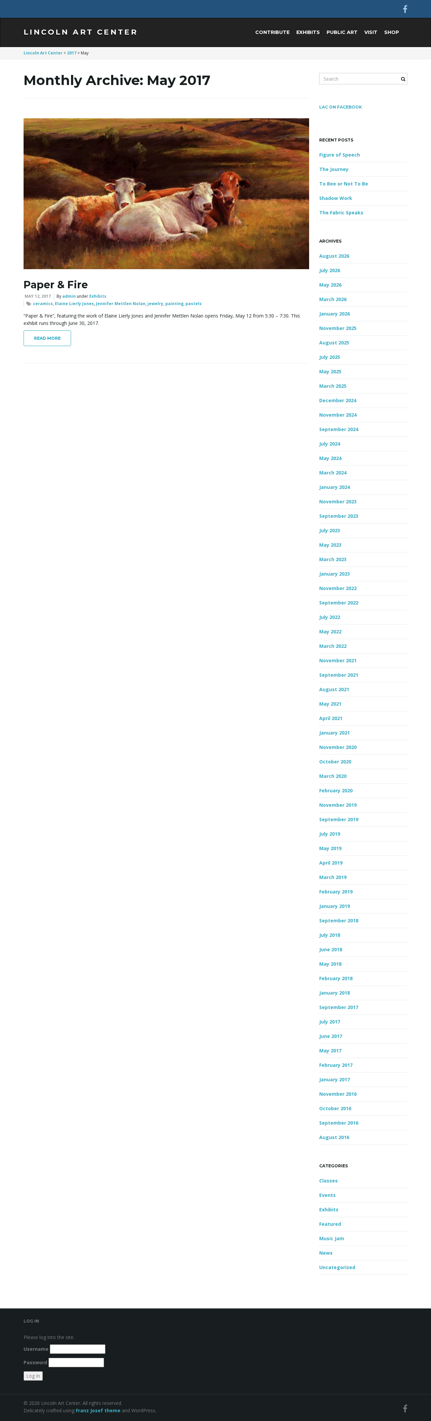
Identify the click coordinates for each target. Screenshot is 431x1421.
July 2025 (329, 357)
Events (327, 1195)
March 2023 (332, 559)
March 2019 (332, 877)
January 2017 (334, 1079)
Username (36, 1349)
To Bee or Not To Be (343, 183)
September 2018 (338, 920)
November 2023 (338, 501)
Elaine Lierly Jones (74, 303)
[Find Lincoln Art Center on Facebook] (405, 8)
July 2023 (329, 530)
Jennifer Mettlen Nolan (120, 303)
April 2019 (330, 863)
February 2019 (336, 891)
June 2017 (330, 1036)
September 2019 (338, 819)
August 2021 (334, 689)
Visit (370, 32)
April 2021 (330, 718)
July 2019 (329, 834)
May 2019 (330, 848)
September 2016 (338, 1123)
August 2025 (334, 342)
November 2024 (338, 415)
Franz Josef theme (98, 1410)
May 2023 (330, 545)
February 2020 (336, 790)
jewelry (155, 303)
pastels (194, 303)
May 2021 (330, 704)
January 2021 (334, 732)
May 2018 (330, 964)
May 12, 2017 (38, 296)
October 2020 (335, 761)
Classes (328, 1180)
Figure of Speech (339, 155)
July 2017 (329, 1021)
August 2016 (334, 1137)
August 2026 (334, 256)
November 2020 (338, 747)
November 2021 (338, 660)
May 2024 (330, 458)
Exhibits (308, 32)
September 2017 (338, 1007)
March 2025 (332, 386)
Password (35, 1362)
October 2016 (335, 1108)
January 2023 (334, 574)
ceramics (43, 303)
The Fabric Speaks (341, 212)
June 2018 (330, 949)
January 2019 (334, 906)
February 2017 (336, 1065)
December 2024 (337, 400)
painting (174, 303)
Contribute (272, 32)
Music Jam (331, 1238)
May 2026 (330, 285)
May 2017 (330, 1050)
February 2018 (336, 978)
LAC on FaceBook (340, 107)
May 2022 (330, 631)
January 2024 (334, 487)
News (326, 1253)
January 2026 (334, 313)
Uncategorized (337, 1267)
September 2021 (338, 675)
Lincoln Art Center (81, 32)
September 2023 (338, 516)
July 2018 (329, 935)
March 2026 (332, 299)
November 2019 (338, 805)
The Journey (334, 169)
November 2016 (338, 1094)
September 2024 (338, 429)
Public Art (342, 32)
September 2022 (338, 602)
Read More (47, 338)
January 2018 (334, 993)
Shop (391, 32)
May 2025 (330, 371)
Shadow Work (335, 198)
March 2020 (332, 776)
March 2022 (332, 646)
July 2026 (329, 270)
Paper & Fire (56, 285)
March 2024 (332, 472)
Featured (330, 1224)
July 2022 (329, 617)
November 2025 (338, 328)
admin (69, 296)
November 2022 (338, 588)
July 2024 (329, 444)
